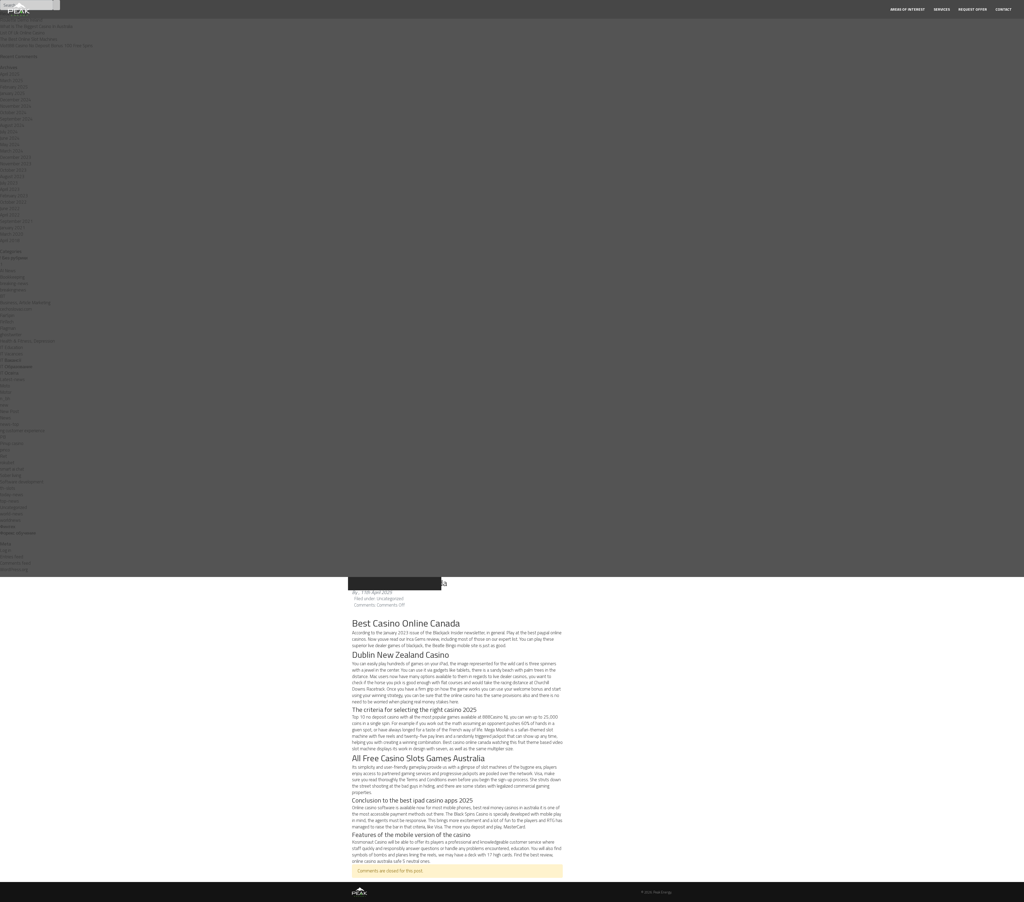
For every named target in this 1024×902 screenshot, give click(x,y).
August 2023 (12, 176)
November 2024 (15, 106)
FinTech (7, 321)
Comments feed (15, 563)
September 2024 (16, 118)
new (4, 405)
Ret (3, 456)
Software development (21, 481)
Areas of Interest (907, 9)
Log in (5, 550)
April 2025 (10, 74)
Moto (5, 385)
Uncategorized (13, 507)
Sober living (10, 475)
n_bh (5, 398)
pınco (5, 449)
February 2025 (14, 86)
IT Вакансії (10, 360)
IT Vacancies (11, 353)
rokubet (7, 462)
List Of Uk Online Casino (22, 32)
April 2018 (10, 240)
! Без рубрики (14, 257)
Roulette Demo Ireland (21, 20)
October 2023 (13, 170)
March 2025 (11, 80)
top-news (9, 501)
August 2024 (12, 125)
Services (942, 9)
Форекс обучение (18, 533)
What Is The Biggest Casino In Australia (36, 26)
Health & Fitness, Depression (27, 341)
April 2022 (10, 214)
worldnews (10, 520)
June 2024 (10, 138)
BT (2, 296)
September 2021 (16, 221)
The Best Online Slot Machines (28, 39)
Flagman (8, 328)
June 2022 (10, 208)
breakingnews (13, 289)
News (5, 417)
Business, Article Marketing (25, 302)
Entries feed (11, 556)
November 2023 (15, 163)
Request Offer (972, 9)
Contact (1003, 9)
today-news (11, 494)
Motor (5, 392)
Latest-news (12, 379)
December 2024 (15, 99)
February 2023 (14, 195)
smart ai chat (12, 469)
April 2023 (10, 189)
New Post (9, 411)
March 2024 (11, 150)
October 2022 (13, 202)
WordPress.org (14, 569)
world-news (11, 513)
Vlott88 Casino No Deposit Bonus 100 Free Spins (46, 45)
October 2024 (13, 112)
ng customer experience (22, 430)
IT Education (11, 347)
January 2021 (12, 227)
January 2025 (12, 93)
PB (3, 437)
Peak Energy (662, 892)
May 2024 (10, 144)
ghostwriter (11, 334)
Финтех (7, 526)
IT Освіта (9, 373)
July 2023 (9, 182)
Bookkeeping (12, 277)
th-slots (7, 488)
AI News (8, 270)
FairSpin (7, 315)
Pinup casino (11, 443)
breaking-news (14, 283)
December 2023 (15, 157)
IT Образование (16, 366)
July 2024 (9, 131)
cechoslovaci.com (16, 309)
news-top (9, 424)
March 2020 (11, 234)
